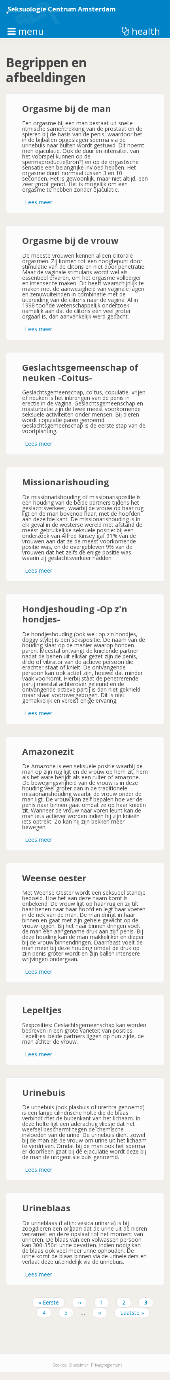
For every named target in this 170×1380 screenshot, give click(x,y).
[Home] (37, 13)
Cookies (59, 1365)
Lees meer (38, 202)
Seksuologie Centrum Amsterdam (62, 9)
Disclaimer (78, 1365)
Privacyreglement (106, 1365)
